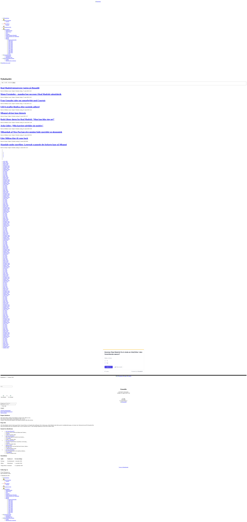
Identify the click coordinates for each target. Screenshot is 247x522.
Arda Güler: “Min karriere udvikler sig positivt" (22, 125)
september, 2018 (6, 266)
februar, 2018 (5, 274)
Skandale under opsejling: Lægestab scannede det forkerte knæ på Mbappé (34, 144)
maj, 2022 (5, 215)
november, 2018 (6, 264)
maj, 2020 (5, 243)
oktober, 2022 (6, 209)
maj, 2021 (5, 229)
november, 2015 (6, 306)
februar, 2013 (5, 344)
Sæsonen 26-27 (9, 445)
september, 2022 (6, 211)
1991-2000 (10, 51)
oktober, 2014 (6, 321)
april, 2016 (5, 300)
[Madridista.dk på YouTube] (129, 376)
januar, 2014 (5, 331)
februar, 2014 (5, 330)
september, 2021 (6, 225)
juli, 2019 (5, 255)
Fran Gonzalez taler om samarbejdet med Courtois (23, 100)
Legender (8, 34)
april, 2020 (5, 244)
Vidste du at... (8, 31)
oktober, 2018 (6, 265)
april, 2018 (5, 272)
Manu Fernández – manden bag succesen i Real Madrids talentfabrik (31, 94)
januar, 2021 (5, 234)
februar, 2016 (5, 302)
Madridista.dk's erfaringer (11, 60)
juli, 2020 (5, 241)
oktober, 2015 (6, 307)
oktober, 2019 (6, 251)
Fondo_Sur (9, 447)
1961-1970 (10, 48)
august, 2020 (5, 240)
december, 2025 (6, 165)
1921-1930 (10, 43)
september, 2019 (6, 252)
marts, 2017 (5, 287)
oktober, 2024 (6, 182)
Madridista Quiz (9, 57)
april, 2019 (5, 258)
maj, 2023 (5, 201)
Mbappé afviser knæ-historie (13, 113)
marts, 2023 (5, 204)
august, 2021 (5, 226)
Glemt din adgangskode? (6, 410)
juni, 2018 (5, 270)
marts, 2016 (5, 301)
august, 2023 (5, 198)
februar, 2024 (5, 191)
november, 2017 (6, 278)
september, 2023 (6, 197)
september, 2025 (6, 169)
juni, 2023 (5, 200)
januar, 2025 (5, 178)
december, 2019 (6, 249)
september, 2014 (6, 322)
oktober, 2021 (6, 223)
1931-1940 (10, 44)
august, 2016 (5, 295)
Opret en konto (4, 412)
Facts (7, 33)
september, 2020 (6, 238)
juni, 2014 (5, 325)
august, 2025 (5, 170)
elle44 (8, 442)
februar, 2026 (5, 163)
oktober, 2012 (6, 347)
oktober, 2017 (6, 279)
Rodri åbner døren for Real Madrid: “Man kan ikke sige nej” (27, 119)
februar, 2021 (5, 233)
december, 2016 (6, 291)
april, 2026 (5, 161)
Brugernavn (3, 403)
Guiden (7, 59)
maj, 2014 (5, 326)
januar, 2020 (5, 248)
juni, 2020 (5, 242)
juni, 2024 (5, 186)
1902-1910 (10, 41)
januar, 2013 (5, 345)
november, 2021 (6, 222)
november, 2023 (6, 194)
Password (2, 404)
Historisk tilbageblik (12, 39)
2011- (9, 53)
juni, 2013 (5, 339)
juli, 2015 (5, 310)
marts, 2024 (5, 190)
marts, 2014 (5, 329)
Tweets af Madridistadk (123, 467)
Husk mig (4, 406)
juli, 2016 (5, 296)
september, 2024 (6, 183)
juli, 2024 (5, 185)
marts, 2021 (5, 231)
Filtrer (14, 82)
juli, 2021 (5, 227)
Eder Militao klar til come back (14, 138)
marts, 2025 (5, 176)
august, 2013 (5, 337)
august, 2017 (5, 281)
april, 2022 (5, 216)
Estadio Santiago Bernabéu (11, 35)
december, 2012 (6, 346)
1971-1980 (10, 49)
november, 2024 (6, 181)
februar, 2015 (5, 316)
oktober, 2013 (6, 335)
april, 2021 (5, 230)
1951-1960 (10, 46)
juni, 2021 (5, 228)
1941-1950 (10, 45)
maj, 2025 (5, 174)
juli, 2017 (5, 282)
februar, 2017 (5, 288)
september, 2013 (6, 336)
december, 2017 (6, 277)
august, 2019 (5, 253)
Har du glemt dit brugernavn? (6, 411)
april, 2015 (5, 314)
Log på (2, 408)
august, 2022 (5, 212)
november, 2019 (6, 250)
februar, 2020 (5, 247)
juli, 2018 (5, 269)
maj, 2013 (5, 340)
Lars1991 (9, 438)
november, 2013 (6, 333)
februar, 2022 (5, 219)
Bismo (8, 433)
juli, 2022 (5, 213)
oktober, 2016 (6, 293)
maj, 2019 (5, 257)
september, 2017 (6, 280)
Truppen (7, 21)
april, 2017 (5, 286)
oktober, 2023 (6, 196)
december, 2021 (6, 221)
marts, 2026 (5, 162)
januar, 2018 (5, 275)
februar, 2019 (5, 260)
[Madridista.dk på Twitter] (125, 376)
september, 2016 (6, 294)
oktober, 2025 (6, 168)
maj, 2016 (5, 299)
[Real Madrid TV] (123, 402)
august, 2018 (5, 267)
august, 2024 (5, 184)
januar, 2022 (5, 220)
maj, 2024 (5, 187)
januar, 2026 (5, 164)
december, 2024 (6, 179)
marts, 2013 (5, 343)
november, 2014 (6, 319)
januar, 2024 (5, 192)
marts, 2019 (5, 259)
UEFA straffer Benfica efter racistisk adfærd (20, 107)
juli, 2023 (5, 199)
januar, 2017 (5, 289)
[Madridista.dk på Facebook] (117, 376)
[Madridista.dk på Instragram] (120, 376)
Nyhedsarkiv (8, 56)
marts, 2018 (5, 273)
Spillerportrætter (9, 30)
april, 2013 (5, 341)
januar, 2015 (5, 317)
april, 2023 (5, 203)
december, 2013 (6, 332)
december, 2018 (6, 263)
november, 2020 (6, 236)
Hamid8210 (9, 452)
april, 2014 (5, 328)
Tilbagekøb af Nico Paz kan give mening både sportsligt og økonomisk (31, 132)
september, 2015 (6, 308)
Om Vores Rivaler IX (10, 431)
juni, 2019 (5, 256)
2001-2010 (10, 52)
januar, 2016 (5, 303)
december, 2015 (6, 304)
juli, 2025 (5, 171)
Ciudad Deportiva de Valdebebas (12, 36)
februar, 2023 (5, 205)
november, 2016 (6, 292)
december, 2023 (6, 193)
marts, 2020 (5, 245)
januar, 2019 (5, 262)
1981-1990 (10, 50)
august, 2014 (5, 323)
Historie (7, 38)
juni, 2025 (5, 172)
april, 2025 (5, 175)
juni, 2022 (5, 214)
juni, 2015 (5, 311)
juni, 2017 (5, 284)
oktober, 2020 (6, 237)
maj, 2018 (5, 271)
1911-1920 (10, 42)
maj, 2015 (5, 313)
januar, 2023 (5, 206)
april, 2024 (5, 189)
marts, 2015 (5, 315)
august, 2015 (5, 309)
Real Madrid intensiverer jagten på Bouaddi (20, 88)
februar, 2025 (5, 177)
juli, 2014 (5, 324)
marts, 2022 (5, 218)
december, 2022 (6, 207)
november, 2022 (6, 208)
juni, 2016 (5, 297)
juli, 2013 (5, 338)
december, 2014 (6, 318)
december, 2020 (6, 235)
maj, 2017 (5, 285)
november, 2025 (6, 167)
